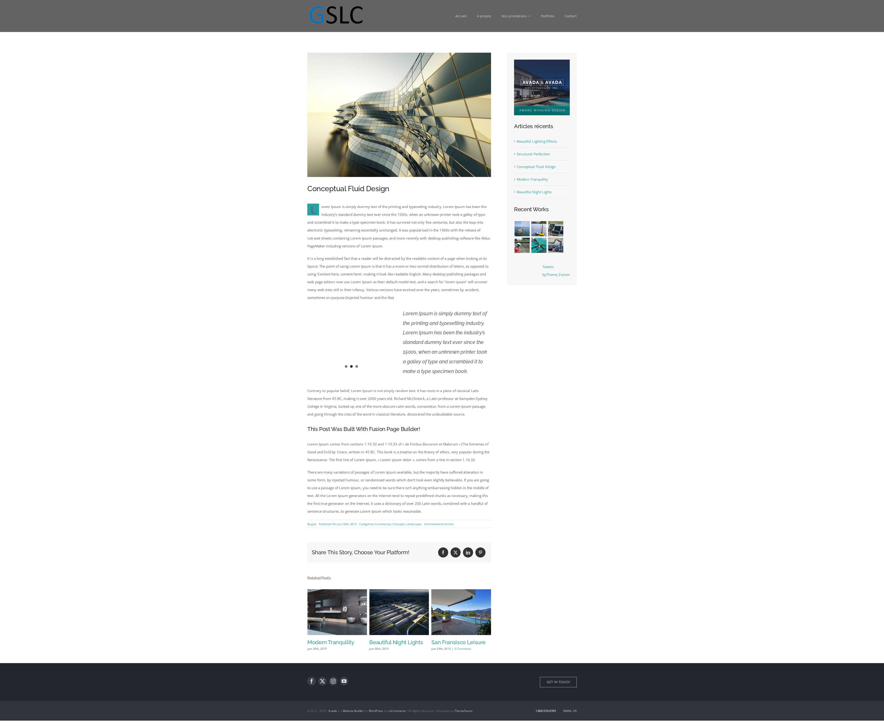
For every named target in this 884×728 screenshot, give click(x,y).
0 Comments (401, 649)
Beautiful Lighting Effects (537, 141)
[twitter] (322, 688)
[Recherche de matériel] (522, 228)
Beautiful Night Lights (334, 642)
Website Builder (353, 718)
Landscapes (414, 524)
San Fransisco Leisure (396, 642)
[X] (455, 552)
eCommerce (398, 718)
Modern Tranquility (532, 179)
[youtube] (344, 688)
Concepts (399, 524)
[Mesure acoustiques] (556, 228)
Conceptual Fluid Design (536, 166)
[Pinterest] (480, 552)
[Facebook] (443, 552)
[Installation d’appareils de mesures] (522, 245)
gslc (314, 524)
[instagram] (333, 688)
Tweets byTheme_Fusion (556, 270)
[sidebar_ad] (542, 61)
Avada (333, 718)
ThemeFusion (463, 718)
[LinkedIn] (468, 552)
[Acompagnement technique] (539, 228)
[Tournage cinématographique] (556, 245)
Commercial (383, 524)
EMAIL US (570, 718)
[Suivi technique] (539, 245)
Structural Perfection (533, 154)
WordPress (376, 718)
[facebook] (311, 688)
